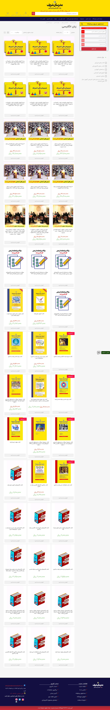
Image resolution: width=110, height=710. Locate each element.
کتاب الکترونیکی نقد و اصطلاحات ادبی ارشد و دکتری (39, 652)
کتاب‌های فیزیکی (99, 63)
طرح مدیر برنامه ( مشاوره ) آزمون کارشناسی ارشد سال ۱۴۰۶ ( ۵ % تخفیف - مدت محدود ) (63, 231)
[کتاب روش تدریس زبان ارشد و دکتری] (39, 343)
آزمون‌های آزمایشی (99, 73)
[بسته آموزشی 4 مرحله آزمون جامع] (15, 47)
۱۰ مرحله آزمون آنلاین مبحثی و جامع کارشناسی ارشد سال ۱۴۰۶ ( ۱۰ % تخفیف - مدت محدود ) (63, 145)
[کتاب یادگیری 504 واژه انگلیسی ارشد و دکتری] (39, 471)
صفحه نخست (73, 22)
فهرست (4, 32)
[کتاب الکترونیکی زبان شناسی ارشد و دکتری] (63, 555)
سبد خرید (7, 14)
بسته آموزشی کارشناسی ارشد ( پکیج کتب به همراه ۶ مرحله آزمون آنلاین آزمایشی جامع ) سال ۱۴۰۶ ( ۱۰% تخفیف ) (39, 104)
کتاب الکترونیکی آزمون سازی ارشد (15, 485)
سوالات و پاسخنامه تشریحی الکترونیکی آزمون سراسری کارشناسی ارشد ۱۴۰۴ (63, 314)
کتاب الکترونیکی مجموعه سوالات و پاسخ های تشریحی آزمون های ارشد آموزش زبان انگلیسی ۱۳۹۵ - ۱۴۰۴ (39, 612)
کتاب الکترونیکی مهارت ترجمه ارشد (63, 652)
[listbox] (93, 31)
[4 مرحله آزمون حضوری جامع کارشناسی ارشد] (15, 130)
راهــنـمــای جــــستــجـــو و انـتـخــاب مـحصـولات (94, 28)
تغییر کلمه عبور (52, 697)
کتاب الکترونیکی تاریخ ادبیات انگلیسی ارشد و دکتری (39, 528)
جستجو (94, 49)
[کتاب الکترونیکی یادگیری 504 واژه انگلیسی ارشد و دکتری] (15, 638)
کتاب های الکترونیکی (98, 66)
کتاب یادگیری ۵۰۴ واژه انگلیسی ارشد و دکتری (39, 485)
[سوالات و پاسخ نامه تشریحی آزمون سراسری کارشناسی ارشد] (63, 258)
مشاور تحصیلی (100, 76)
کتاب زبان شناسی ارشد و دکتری (15, 356)
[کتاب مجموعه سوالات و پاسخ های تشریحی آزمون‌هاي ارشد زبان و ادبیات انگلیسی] (63, 428)
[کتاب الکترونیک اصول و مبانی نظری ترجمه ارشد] (63, 514)
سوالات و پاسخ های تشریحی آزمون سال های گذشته (93, 80)
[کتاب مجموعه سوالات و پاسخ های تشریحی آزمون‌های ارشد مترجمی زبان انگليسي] (39, 428)
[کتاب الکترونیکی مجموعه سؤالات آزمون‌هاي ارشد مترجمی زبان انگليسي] (15, 597)
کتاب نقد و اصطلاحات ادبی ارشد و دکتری (63, 485)
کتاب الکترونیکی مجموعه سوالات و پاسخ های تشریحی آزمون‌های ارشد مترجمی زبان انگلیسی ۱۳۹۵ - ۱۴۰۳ (15, 612)
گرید (8, 32)
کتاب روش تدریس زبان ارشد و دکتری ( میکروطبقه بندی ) (39, 357)
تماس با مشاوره (105, 352)
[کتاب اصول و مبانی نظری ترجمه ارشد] (15, 300)
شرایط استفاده (82, 700)
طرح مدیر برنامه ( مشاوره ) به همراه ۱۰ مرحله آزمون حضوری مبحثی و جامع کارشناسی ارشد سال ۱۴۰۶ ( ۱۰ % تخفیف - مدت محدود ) (39, 232)
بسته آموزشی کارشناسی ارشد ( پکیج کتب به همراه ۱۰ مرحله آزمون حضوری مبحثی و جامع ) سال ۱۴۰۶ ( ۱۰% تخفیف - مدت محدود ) (39, 63)
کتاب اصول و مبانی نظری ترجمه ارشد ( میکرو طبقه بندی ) (15, 314)
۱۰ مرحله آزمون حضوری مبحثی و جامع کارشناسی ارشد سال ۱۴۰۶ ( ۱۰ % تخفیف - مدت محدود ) (39, 145)
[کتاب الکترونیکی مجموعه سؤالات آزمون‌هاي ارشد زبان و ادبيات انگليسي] (63, 597)
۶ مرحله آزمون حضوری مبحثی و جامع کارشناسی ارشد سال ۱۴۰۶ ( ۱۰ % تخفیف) (15, 187)
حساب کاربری (53, 686)
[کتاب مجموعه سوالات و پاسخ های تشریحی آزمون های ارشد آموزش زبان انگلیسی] (15, 386)
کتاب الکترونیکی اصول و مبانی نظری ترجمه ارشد (63, 528)
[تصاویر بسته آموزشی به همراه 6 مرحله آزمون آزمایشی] (39, 89)
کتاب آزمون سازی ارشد (39, 313)
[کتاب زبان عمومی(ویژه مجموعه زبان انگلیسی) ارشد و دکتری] (39, 386)
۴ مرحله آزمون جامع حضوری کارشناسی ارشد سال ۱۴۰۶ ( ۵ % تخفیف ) (63, 187)
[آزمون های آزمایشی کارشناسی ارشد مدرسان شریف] (63, 130)
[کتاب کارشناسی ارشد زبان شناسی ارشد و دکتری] (15, 343)
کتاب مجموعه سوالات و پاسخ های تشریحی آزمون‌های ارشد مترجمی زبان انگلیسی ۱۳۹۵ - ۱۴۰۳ (39, 444)
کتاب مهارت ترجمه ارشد (15, 442)
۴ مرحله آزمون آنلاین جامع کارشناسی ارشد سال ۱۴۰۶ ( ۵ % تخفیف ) (15, 144)
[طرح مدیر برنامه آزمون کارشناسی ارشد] (63, 216)
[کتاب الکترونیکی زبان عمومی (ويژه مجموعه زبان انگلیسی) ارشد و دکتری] (15, 555)
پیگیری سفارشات (52, 690)
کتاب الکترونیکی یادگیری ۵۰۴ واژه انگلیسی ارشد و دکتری (15, 652)
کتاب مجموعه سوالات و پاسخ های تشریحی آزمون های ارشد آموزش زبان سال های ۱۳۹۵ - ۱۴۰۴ (15, 401)
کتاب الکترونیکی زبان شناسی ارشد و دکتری (63, 569)
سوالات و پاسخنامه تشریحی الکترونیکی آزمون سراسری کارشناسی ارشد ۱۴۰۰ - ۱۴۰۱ (63, 273)
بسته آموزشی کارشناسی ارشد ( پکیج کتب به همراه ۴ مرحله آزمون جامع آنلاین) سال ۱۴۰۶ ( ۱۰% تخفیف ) (15, 62)
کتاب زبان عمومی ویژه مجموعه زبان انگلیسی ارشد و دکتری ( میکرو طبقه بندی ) (39, 400)
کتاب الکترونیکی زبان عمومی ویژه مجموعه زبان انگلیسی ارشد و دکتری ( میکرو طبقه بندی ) (15, 571)
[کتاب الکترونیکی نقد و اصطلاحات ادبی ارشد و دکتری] (39, 638)
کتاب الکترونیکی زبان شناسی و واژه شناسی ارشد (39, 570)
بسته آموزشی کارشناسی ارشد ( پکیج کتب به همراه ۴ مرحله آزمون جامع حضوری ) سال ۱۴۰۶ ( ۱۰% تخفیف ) (63, 104)
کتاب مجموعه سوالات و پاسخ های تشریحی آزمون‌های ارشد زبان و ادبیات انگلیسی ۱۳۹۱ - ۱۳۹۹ (63, 444)
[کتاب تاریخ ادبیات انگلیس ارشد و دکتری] (63, 343)
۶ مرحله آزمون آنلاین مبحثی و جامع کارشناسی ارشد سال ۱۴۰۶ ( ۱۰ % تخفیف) (39, 187)
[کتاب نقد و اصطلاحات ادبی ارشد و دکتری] (63, 471)
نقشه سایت (82, 686)
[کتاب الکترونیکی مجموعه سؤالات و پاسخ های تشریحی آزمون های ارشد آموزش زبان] (39, 597)
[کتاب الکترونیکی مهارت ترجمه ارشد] (63, 638)
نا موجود (70, 334)
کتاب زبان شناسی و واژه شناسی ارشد (63, 399)
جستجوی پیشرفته (81, 693)
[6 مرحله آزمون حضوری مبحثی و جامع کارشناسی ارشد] (39, 173)
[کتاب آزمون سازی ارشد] (39, 300)
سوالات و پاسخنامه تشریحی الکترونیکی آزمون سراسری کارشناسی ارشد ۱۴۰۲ (39, 273)
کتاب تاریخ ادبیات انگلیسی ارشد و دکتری (63, 356)
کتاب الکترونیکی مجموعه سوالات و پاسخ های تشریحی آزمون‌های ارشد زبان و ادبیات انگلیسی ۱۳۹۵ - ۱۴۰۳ (63, 612)
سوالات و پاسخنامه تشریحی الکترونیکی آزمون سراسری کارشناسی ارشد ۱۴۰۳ (15, 273)
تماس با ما (82, 690)
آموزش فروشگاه (81, 697)
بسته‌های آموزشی (99, 69)
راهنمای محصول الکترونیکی (49, 700)
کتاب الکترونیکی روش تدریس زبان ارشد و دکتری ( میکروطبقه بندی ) (15, 528)
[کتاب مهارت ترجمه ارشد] (15, 428)
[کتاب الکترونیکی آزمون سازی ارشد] (15, 471)
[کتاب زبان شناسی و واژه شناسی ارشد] (63, 386)
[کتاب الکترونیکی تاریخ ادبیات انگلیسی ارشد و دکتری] (39, 514)
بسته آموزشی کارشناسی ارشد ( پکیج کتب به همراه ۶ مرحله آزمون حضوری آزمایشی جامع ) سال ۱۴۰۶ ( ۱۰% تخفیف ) (15, 104)
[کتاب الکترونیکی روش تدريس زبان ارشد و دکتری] (15, 514)
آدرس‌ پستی (53, 693)
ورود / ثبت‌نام (25, 15)
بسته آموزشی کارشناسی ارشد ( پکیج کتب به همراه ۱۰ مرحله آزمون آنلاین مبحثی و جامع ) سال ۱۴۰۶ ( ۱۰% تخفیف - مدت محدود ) (63, 63)
